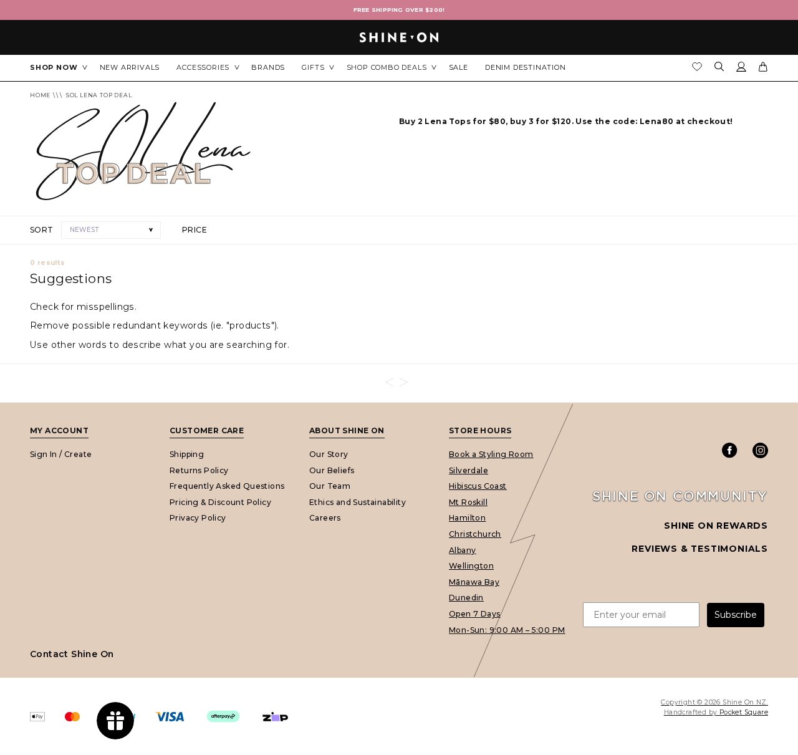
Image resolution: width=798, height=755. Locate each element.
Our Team (329, 486)
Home (40, 95)
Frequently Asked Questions (227, 486)
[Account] (741, 69)
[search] (719, 68)
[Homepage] (399, 37)
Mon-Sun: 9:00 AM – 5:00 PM (507, 629)
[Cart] (763, 69)
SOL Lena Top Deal (99, 95)
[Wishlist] (697, 70)
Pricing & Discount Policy (220, 502)
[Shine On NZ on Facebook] (730, 450)
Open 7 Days (474, 613)
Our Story (329, 454)
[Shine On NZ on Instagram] (760, 450)
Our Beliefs (331, 469)
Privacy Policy (198, 517)
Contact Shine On (71, 654)
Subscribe (735, 614)
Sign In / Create (61, 454)
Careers (325, 517)
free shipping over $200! (399, 9)
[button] (111, 230)
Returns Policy (199, 469)
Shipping (187, 454)
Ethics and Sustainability (357, 502)
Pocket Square (743, 712)
